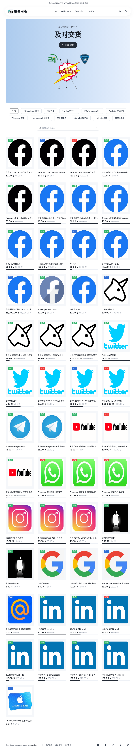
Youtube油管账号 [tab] (116, 111)
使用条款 (68, 745)
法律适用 (58, 745)
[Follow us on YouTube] (98, 745)
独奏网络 (20, 11)
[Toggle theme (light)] (120, 11)
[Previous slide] (39, 3)
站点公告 (79, 11)
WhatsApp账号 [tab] (18, 118)
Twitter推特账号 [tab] (69, 111)
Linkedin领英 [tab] (101, 118)
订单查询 (90, 11)
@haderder (34, 745)
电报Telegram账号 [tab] (92, 111)
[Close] (129, 3)
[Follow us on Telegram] (120, 745)
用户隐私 (49, 745)
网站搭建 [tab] (50, 111)
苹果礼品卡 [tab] (119, 118)
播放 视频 (69, 45)
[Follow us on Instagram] (113, 745)
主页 (55, 11)
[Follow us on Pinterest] (127, 745)
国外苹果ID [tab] (61, 118)
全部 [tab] (14, 111)
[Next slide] (97, 3)
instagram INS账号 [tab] (41, 118)
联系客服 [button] (65, 11)
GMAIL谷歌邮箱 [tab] (81, 118)
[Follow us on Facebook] (105, 745)
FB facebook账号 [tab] (31, 111)
